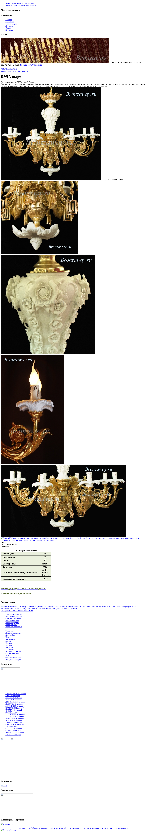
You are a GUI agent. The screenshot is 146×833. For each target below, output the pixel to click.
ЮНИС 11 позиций (13, 735)
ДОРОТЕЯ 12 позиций (14, 704)
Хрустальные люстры (13, 614)
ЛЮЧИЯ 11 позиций (13, 712)
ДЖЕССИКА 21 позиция (15, 702)
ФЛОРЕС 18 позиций (13, 728)
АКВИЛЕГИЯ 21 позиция (15, 694)
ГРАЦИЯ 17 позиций (13, 698)
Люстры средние (12, 623)
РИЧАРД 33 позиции (13, 722)
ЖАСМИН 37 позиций (14, 706)
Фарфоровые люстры (13, 619)
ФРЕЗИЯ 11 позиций (13, 731)
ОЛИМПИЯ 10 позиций (14, 718)
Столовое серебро (12, 653)
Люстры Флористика (13, 616)
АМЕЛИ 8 (5, 69)
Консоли (8, 643)
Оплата (8, 28)
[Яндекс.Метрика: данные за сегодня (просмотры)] (8, 830)
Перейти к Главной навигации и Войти (20, 5)
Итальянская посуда (13, 651)
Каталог (8, 20)
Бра (6, 629)
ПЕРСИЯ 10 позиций (13, 720)
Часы (7, 637)
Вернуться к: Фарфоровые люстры (14, 71)
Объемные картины (13, 657)
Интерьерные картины (14, 660)
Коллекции (9, 22)
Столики (8, 645)
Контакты (9, 30)
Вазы (7, 655)
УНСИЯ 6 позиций (13, 726)
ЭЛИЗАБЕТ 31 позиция (14, 733)
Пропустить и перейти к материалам (19, 3)
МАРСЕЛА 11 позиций (14, 716)
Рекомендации (11, 24)
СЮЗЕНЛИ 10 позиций (14, 724)
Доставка (9, 26)
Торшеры (9, 631)
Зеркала (8, 641)
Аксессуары (10, 639)
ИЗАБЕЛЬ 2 (13, 69)
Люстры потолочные (13, 627)
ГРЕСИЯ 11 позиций (13, 700)
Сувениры (9, 649)
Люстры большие (12, 621)
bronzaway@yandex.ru (31, 65)
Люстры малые (11, 625)
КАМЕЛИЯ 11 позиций (14, 708)
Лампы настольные (13, 633)
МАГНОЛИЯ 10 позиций (15, 714)
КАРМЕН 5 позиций (13, 710)
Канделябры (10, 635)
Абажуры (9, 647)
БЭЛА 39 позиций (12, 696)
